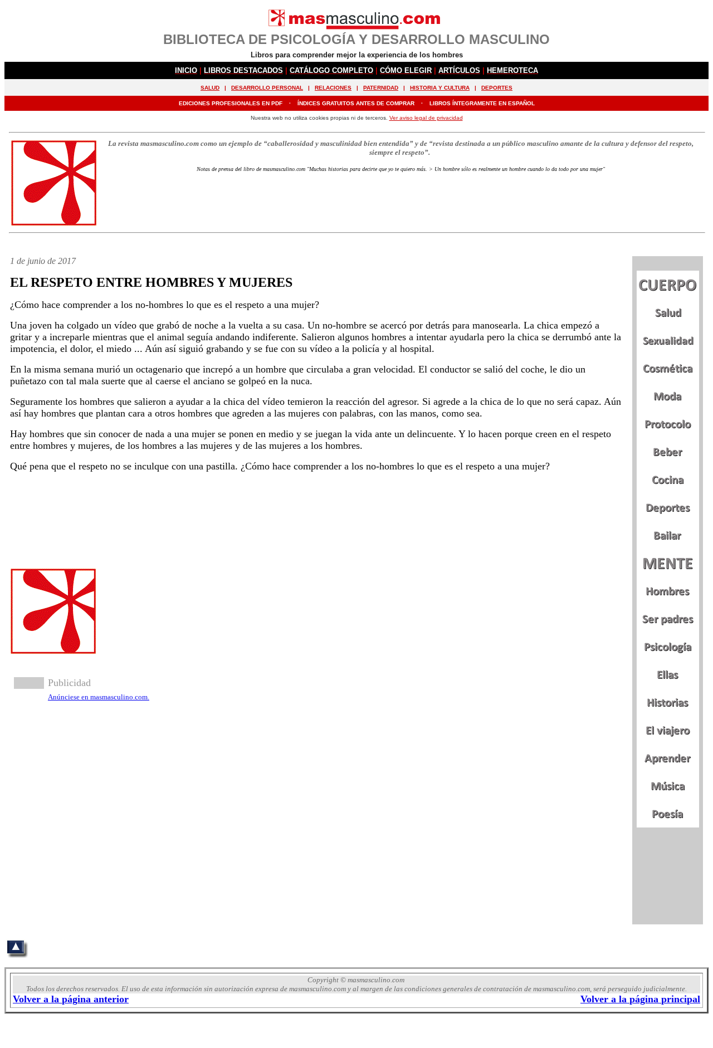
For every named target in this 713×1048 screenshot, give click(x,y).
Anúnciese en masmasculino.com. (98, 697)
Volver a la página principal (640, 999)
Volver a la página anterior (71, 999)
